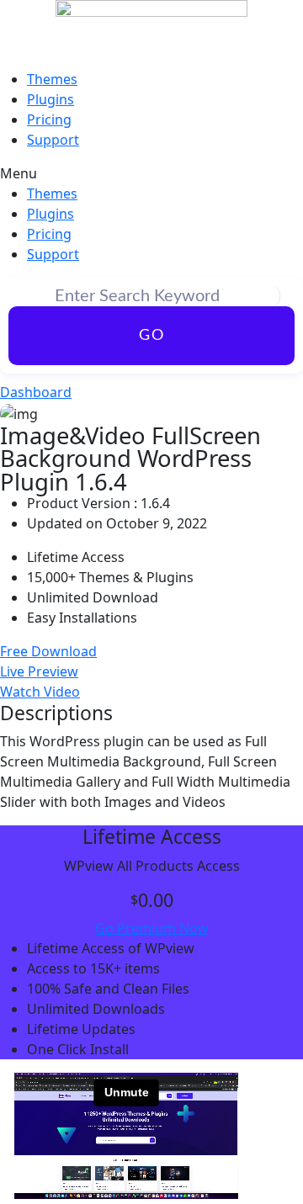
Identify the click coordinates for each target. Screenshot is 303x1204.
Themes (52, 79)
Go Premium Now (152, 928)
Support (53, 139)
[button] (151, 173)
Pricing (49, 119)
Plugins (50, 99)
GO (152, 335)
